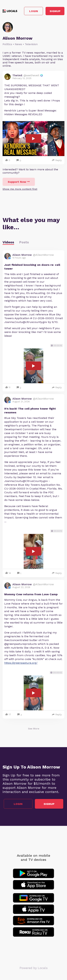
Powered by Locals (34, 968)
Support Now (17, 181)
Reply (58, 160)
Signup (55, 11)
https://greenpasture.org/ (20, 662)
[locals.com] (10, 11)
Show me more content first (20, 189)
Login (33, 11)
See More (33, 728)
